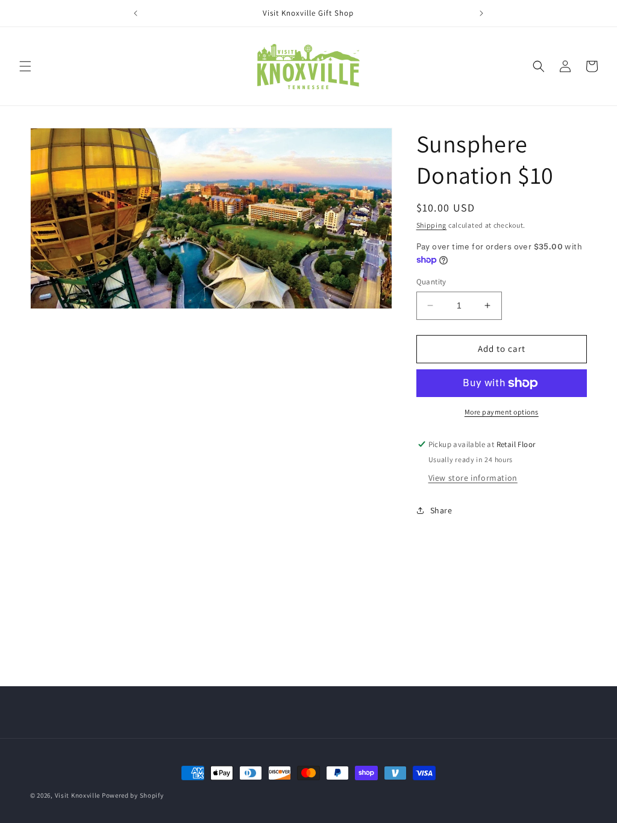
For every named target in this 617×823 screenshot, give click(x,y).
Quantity (431, 282)
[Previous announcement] (135, 13)
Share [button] (441, 510)
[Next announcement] (481, 13)
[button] (25, 66)
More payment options (502, 411)
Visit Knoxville (78, 795)
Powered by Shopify (133, 795)
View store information (473, 477)
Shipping (431, 225)
